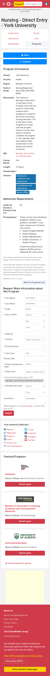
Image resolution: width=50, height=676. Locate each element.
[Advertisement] (25, 587)
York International (14, 446)
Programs (10, 436)
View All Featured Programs (18, 563)
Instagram (32, 437)
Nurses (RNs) (22, 192)
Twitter (31, 430)
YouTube (31, 440)
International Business (16, 543)
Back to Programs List (34, 282)
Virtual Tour (11, 443)
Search (39, 4)
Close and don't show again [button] (25, 669)
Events (9, 439)
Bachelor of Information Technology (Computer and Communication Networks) (22, 508)
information (28, 406)
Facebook (32, 433)
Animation (10, 474)
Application (11, 433)
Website (9, 429)
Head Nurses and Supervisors (24, 186)
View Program (25, 484)
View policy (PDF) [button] (14, 661)
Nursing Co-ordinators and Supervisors (23, 178)
